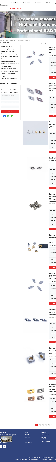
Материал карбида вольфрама (9, 58)
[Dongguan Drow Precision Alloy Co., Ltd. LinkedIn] (4, 446)
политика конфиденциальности (49, 457)
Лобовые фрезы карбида (8, 73)
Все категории (43, 444)
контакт (10, 111)
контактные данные (28, 442)
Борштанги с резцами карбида (9, 56)
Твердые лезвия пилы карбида (9, 76)
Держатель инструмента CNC (9, 78)
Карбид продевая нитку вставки (10, 63)
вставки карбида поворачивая (9, 49)
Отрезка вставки (6, 66)
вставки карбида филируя (8, 61)
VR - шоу (48, 2)
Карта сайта (29, 457)
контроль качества (28, 439)
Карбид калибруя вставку (8, 51)
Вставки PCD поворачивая (8, 68)
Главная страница (4, 40)
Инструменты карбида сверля (9, 71)
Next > (52, 424)
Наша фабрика (27, 437)
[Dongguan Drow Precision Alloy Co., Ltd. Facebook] (1, 446)
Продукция (12, 40)
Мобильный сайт (37, 457)
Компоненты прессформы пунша (10, 54)
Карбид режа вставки (7, 46)
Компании (27, 434)
